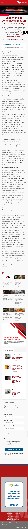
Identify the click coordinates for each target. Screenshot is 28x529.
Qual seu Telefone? (9, 426)
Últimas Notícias (8, 350)
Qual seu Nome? (8, 414)
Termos (6, 439)
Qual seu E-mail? (8, 420)
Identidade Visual (14, 516)
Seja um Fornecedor (14, 519)
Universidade (5, 15)
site (9, 263)
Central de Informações (14, 513)
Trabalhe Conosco (14, 518)
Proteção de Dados (14, 515)
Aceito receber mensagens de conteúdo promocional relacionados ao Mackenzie (14, 443)
